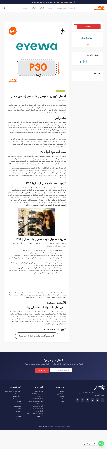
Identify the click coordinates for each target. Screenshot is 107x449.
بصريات (59, 100)
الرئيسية (72, 8)
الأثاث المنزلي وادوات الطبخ (13, 391)
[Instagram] (92, 400)
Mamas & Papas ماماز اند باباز (33, 413)
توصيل (19, 403)
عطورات (18, 411)
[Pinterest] (82, 400)
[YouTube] (87, 400)
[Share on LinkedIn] (85, 61)
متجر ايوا (55, 250)
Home (64, 100)
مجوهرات (18, 416)
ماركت (19, 413)
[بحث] (5, 8)
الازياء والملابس (16, 396)
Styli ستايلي (39, 411)
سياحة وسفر (17, 406)
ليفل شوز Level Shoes (36, 401)
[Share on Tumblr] (80, 61)
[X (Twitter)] (102, 400)
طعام (19, 408)
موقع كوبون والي (26, 192)
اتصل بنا (24, 8)
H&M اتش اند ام (38, 408)
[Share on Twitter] (89, 61)
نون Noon (40, 396)
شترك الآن (42, 370)
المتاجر (34, 8)
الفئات (42, 8)
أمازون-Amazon (38, 406)
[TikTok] (97, 400)
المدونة (50, 8)
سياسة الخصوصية (42, 426)
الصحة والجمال (16, 398)
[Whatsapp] (101, 443)
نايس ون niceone (37, 393)
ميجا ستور (18, 418)
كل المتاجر (39, 416)
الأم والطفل (17, 393)
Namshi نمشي (38, 391)
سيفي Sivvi (39, 403)
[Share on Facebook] (94, 61)
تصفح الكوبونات (61, 8)
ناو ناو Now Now (38, 398)
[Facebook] (77, 400)
